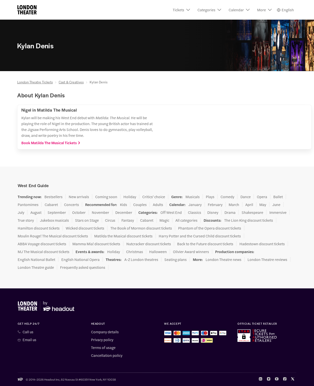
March (234, 204)
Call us (28, 331)
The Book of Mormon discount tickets (141, 228)
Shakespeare (252, 212)
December (123, 212)
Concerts (71, 204)
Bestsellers (53, 196)
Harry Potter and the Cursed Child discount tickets (200, 235)
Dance (245, 196)
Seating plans (175, 259)
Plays (210, 196)
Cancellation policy (106, 355)
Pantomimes (28, 204)
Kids (123, 204)
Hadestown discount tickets (262, 243)
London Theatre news (223, 259)
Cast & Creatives (71, 81)
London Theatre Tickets (35, 81)
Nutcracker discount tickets (148, 243)
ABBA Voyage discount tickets (42, 243)
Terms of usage (103, 347)
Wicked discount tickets (85, 228)
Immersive (278, 212)
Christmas (134, 251)
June (276, 204)
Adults (158, 204)
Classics (194, 212)
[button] (181, 10)
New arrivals (79, 196)
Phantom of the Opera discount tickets (209, 228)
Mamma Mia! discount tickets (96, 243)
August (35, 212)
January (195, 204)
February (215, 204)
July (21, 212)
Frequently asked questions (82, 267)
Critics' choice (153, 196)
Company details (105, 331)
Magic (164, 220)
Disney (212, 212)
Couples (140, 204)
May (262, 204)
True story (26, 220)
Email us (29, 339)
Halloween (158, 251)
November (100, 212)
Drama (230, 212)
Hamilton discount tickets (39, 228)
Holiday (129, 196)
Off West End (171, 212)
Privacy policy (102, 339)
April (249, 204)
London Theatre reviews (267, 259)
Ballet (278, 196)
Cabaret (51, 204)
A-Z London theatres (141, 259)
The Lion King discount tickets (248, 220)
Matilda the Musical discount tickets (123, 235)
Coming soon (106, 196)
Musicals (192, 196)
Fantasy (127, 220)
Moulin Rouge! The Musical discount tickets (53, 235)
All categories (186, 220)
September (57, 212)
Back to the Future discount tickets (205, 243)
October (79, 212)
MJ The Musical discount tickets (43, 251)
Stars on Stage (87, 220)
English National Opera (80, 259)
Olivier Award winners (191, 251)
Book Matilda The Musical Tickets (49, 142)
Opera (262, 196)
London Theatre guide (36, 267)
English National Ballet (36, 259)
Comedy (227, 196)
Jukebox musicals (54, 220)
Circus (110, 220)
